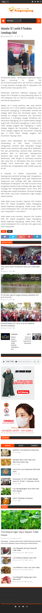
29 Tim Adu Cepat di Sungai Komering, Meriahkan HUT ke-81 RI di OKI (20, 296)
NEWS (9, 231)
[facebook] (32, 1)
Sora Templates (18, 610)
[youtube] (38, 1)
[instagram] (40, 1)
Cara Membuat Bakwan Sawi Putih (24, 558)
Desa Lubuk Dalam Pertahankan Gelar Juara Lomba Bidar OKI (20, 268)
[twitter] (35, 1)
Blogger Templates (30, 610)
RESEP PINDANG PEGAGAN (23, 498)
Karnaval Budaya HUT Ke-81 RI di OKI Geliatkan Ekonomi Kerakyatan (17, 325)
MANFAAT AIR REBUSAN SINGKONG (26, 450)
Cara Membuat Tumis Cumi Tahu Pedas (26, 567)
